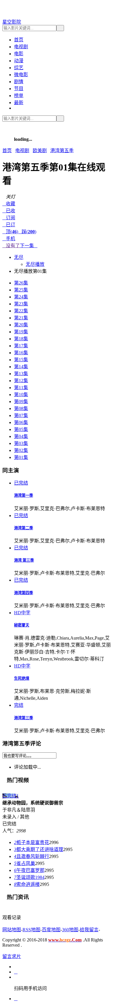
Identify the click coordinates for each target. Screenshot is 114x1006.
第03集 (21, 443)
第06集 (21, 422)
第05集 (21, 429)
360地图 (70, 929)
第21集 (21, 317)
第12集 (21, 380)
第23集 (21, 303)
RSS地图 (31, 929)
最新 (18, 102)
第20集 (21, 324)
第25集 (21, 289)
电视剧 (21, 46)
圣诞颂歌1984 (29, 877)
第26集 (21, 282)
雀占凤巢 (24, 863)
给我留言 (89, 929)
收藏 (8, 203)
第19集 (21, 331)
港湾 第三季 (24, 560)
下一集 (28, 245)
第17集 (21, 345)
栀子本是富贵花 (31, 842)
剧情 (18, 81)
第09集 (21, 401)
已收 (8, 210)
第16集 (21, 352)
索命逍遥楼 (27, 884)
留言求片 (11, 956)
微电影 (21, 74)
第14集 (21, 366)
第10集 (21, 394)
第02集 (21, 450)
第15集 (21, 359)
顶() (10, 231)
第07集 (21, 415)
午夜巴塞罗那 (29, 870)
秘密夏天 (21, 625)
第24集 (21, 296)
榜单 (18, 95)
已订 (8, 224)
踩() (27, 231)
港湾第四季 (23, 593)
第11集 (21, 387)
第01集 (21, 457)
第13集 (21, 373)
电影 (18, 53)
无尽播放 (35, 264)
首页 (18, 39)
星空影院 (11, 21)
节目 (18, 88)
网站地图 (11, 929)
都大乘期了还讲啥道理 (38, 849)
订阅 (8, 217)
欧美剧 (40, 150)
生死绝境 (21, 678)
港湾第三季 (23, 718)
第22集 (21, 310)
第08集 (21, 408)
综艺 (18, 67)
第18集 (21, 338)
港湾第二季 (23, 528)
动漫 (18, 60)
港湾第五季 (62, 150)
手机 (8, 238)
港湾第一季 (23, 495)
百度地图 (51, 929)
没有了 (11, 245)
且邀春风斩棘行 (31, 856)
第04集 (21, 436)
